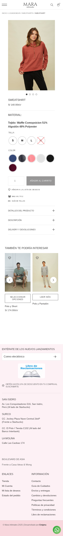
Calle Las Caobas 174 (13, 443)
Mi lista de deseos (11, 490)
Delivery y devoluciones (22, 229)
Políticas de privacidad (43, 505)
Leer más (45, 297)
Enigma (42, 525)
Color (11, 150)
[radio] (13, 141)
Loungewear (14, 13)
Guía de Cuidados (41, 486)
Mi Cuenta (7, 486)
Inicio (4, 13)
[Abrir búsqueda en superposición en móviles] (52, 5)
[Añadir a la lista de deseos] (9, 258)
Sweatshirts (27, 13)
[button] (4, 5)
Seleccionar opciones (18, 298)
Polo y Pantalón (40, 303)
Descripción (15, 220)
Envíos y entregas (41, 490)
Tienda (5, 481)
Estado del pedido (11, 495)
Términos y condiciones (44, 509)
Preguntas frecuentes (42, 500)
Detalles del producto (21, 211)
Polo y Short (11, 306)
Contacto (36, 481)
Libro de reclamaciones (43, 514)
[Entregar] (55, 357)
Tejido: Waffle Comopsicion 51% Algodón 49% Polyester (27, 124)
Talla (11, 133)
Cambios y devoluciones (44, 495)
